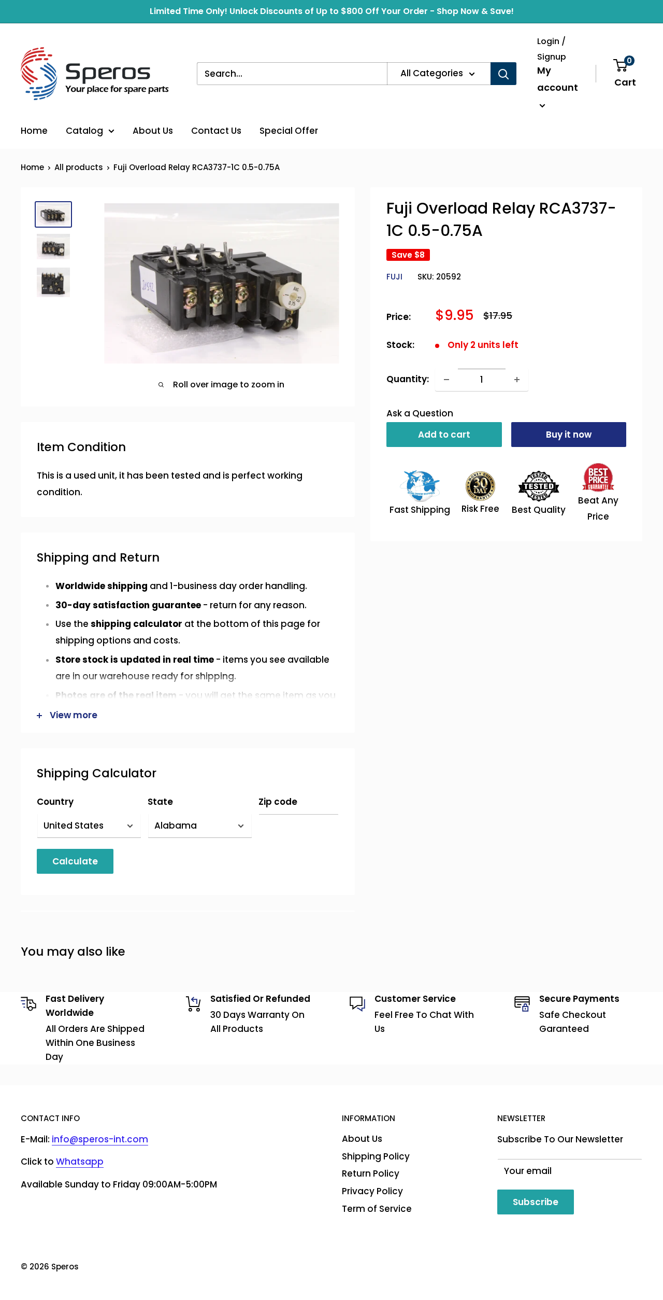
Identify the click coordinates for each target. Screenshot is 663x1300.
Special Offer (289, 130)
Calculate (75, 861)
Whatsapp (80, 1161)
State (160, 801)
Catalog (84, 130)
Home (34, 130)
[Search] (503, 73)
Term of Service (377, 1209)
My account (557, 79)
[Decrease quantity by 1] (446, 379)
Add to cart (444, 434)
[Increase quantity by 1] (517, 379)
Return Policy (370, 1173)
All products (78, 167)
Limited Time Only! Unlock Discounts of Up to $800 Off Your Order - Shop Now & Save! (332, 11)
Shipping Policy (376, 1156)
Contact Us (216, 130)
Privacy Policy (372, 1191)
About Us (153, 130)
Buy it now (569, 434)
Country (55, 801)
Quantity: (407, 379)
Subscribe (535, 1202)
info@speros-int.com (100, 1139)
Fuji (394, 276)
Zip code (277, 801)
